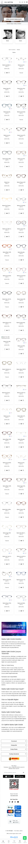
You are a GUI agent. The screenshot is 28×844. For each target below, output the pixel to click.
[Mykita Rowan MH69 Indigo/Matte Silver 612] (6, 152)
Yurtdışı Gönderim (14, 754)
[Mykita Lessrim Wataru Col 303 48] (6, 410)
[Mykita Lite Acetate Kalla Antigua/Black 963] (21, 105)
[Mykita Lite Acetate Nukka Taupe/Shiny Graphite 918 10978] (6, 269)
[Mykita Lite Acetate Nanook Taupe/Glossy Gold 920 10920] (6, 456)
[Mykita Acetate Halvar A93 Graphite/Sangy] (21, 316)
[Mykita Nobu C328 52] (21, 363)
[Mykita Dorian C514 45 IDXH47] (6, 597)
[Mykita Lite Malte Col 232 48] (6, 59)
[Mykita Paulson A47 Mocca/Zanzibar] (21, 176)
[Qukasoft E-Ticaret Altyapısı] (14, 837)
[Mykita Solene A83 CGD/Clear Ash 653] (21, 293)
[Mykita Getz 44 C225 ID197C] (6, 293)
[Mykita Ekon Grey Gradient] (21, 82)
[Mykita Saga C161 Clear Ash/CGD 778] (21, 479)
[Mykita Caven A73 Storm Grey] (21, 129)
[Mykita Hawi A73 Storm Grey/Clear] (6, 82)
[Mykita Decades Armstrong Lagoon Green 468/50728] (6, 105)
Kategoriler (14, 745)
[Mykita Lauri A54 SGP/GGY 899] (21, 339)
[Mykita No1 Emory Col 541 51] (6, 386)
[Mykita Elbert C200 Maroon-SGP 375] (6, 479)
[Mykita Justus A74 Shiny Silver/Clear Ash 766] (6, 573)
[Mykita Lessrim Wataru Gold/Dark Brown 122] (6, 129)
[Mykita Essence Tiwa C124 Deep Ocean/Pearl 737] (21, 573)
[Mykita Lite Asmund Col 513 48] (21, 269)
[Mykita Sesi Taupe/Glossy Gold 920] (6, 176)
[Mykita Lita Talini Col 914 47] (6, 222)
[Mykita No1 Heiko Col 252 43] (21, 526)
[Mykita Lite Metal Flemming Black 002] (21, 597)
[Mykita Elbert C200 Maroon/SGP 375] (6, 433)
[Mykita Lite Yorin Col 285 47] (6, 550)
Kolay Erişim (14, 749)
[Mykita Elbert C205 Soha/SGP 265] (6, 246)
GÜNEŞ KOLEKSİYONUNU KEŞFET (14, 19)
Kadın (20, 40)
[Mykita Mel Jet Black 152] (6, 503)
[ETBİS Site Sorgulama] (14, 784)
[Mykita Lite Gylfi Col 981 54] (21, 550)
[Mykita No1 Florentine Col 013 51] (6, 199)
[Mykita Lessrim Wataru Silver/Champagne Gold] (21, 456)
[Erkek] (7, 34)
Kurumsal (14, 741)
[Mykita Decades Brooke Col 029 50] (21, 433)
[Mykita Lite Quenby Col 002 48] (21, 199)
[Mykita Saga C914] (6, 526)
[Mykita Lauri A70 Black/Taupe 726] (21, 152)
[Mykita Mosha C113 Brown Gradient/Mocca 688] (6, 316)
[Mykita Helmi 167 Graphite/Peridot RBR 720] (21, 410)
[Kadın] (20, 34)
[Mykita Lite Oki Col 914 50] (21, 386)
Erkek (7, 40)
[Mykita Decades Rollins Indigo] (21, 246)
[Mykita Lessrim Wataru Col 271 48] (21, 59)
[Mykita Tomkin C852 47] (21, 503)
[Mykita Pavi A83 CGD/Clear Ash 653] (6, 337)
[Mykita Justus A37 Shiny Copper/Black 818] (21, 222)
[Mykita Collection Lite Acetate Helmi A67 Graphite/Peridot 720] (6, 363)
